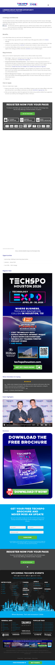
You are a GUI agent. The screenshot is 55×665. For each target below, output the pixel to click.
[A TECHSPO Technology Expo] (26, 623)
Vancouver (26, 586)
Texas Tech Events (33, 639)
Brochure (6, 431)
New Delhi (48, 584)
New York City (15, 587)
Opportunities (7, 255)
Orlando (14, 589)
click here (22, 45)
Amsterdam (26, 596)
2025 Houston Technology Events (38, 624)
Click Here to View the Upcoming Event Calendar (27, 578)
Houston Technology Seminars (49, 627)
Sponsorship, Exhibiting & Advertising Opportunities (16, 259)
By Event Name (22, 575)
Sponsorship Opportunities (16, 627)
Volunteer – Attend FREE (10, 262)
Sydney (47, 591)
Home (4, 11)
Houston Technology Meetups (49, 625)
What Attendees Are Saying (11, 377)
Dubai (36, 590)
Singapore (48, 586)
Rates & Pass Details (15, 624)
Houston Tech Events (11, 639)
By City (29, 575)
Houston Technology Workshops (49, 630)
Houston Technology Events (38, 622)
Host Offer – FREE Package (10, 265)
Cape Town (37, 583)
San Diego (15, 593)
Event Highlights (8, 397)
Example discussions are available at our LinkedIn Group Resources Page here (29, 66)
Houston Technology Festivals (49, 622)
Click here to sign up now (38, 90)
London (25, 592)
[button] (49, 382)
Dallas (3, 589)
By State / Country (36, 575)
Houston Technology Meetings (49, 624)
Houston (4, 593)
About (3, 622)
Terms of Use (34, 658)
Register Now (7, 271)
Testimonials (14, 625)
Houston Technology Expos (38, 630)
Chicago (3, 587)
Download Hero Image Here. (24, 59)
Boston (3, 586)
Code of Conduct (27, 658)
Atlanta (3, 584)
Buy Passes (14, 622)
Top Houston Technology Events (38, 627)
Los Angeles (15, 586)
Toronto (25, 584)
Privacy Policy (20, 658)
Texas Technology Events (42, 639)
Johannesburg (37, 585)
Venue (3, 625)
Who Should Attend (5, 627)
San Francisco (15, 595)
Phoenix (14, 591)
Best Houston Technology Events (38, 625)
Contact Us (14, 630)
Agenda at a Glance (5, 624)
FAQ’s (3, 630)
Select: (15, 575)
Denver (3, 591)
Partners (47, 39)
